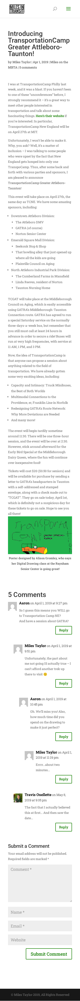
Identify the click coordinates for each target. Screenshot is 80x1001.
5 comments (28, 67)
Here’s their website (50, 116)
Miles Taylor (21, 62)
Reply (63, 630)
